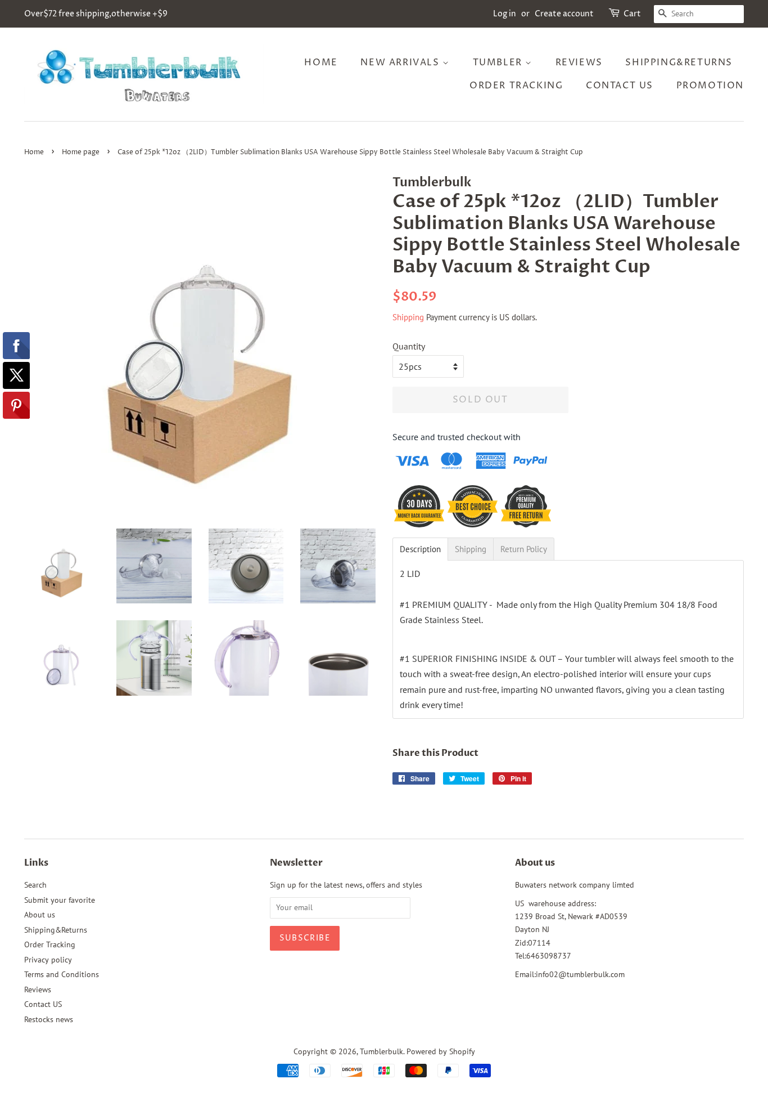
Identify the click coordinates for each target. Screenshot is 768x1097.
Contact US (619, 85)
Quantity (408, 346)
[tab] (420, 549)
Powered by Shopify (440, 1051)
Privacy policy (48, 960)
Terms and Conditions (61, 974)
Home (320, 62)
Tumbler (499, 62)
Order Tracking (516, 85)
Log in (504, 13)
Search (35, 885)
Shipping (408, 317)
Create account (564, 13)
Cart (632, 13)
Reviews (579, 62)
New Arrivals (401, 62)
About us (39, 915)
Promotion (710, 85)
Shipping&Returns (679, 62)
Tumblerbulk (381, 1051)
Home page (81, 152)
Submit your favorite (59, 900)
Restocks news (48, 1019)
